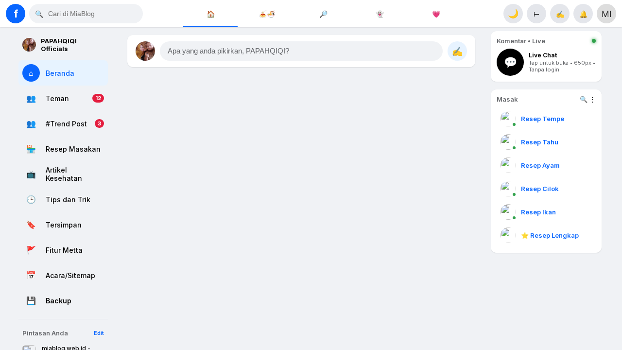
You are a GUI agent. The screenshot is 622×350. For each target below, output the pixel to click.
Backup (58, 301)
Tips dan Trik (68, 199)
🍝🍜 (267, 14)
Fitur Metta (64, 250)
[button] (301, 51)
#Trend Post (66, 124)
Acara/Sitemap (70, 275)
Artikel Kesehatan (64, 174)
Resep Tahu (539, 142)
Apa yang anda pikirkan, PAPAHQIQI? (228, 51)
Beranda (60, 73)
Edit (99, 333)
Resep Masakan (73, 149)
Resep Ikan (538, 212)
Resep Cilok (540, 188)
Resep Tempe (542, 118)
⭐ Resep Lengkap (550, 235)
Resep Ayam (540, 165)
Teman (57, 98)
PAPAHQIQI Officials (59, 44)
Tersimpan (64, 225)
